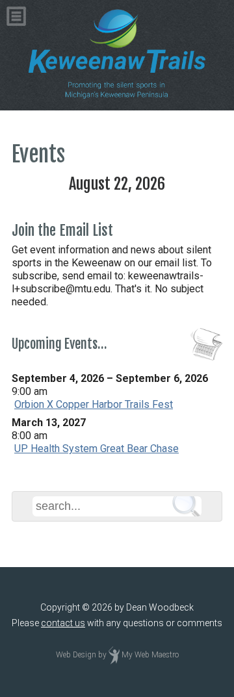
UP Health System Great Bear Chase (96, 448)
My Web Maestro (150, 655)
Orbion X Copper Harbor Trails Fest (93, 404)
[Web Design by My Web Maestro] (114, 655)
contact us (63, 623)
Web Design (76, 655)
